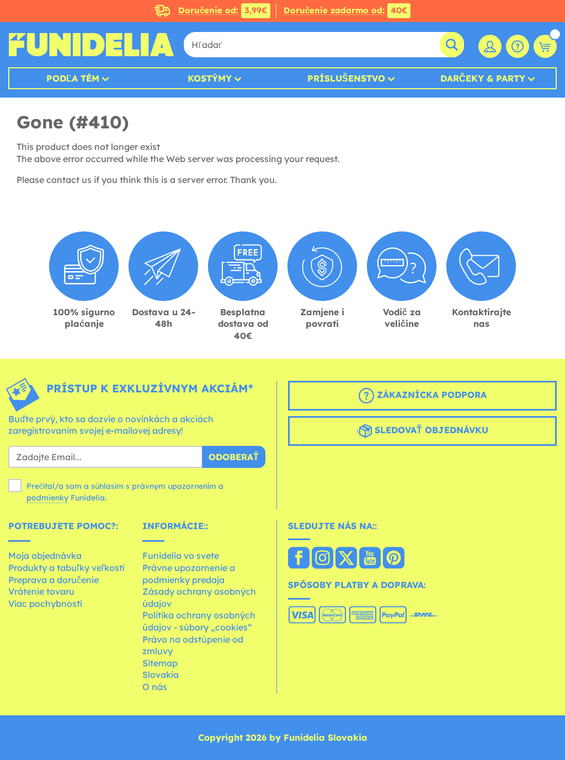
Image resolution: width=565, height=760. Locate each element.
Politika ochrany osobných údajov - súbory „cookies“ (198, 621)
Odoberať (234, 456)
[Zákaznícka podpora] (517, 46)
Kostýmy (210, 78)
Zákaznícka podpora (430, 394)
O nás (154, 686)
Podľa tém (72, 78)
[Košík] (545, 46)
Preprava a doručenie (53, 579)
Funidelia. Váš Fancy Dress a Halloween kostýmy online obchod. (91, 44)
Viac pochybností (45, 603)
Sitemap (160, 663)
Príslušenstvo (346, 78)
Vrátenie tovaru (41, 591)
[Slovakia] (299, 559)
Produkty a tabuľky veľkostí (66, 567)
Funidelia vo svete (180, 555)
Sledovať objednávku (430, 429)
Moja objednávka (45, 555)
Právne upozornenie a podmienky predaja (188, 573)
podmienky (47, 498)
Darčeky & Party (482, 78)
